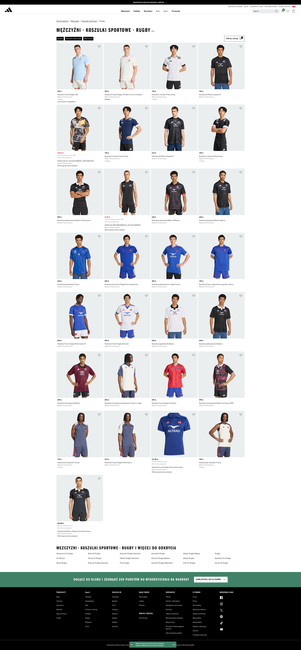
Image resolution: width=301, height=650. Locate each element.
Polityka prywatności (154, 645)
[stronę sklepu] (8, 10)
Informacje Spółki (188, 645)
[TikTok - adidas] (232, 623)
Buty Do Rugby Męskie (160, 558)
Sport (166, 11)
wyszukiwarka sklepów (235, 6)
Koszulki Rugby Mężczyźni (162, 563)
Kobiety (137, 11)
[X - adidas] (232, 610)
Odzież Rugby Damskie (129, 558)
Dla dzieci (148, 11)
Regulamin (167, 645)
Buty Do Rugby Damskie (98, 563)
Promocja (176, 11)
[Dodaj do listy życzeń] (99, 47)
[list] (140, 39)
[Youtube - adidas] (232, 630)
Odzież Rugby (188, 558)
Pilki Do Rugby (189, 563)
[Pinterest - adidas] (232, 617)
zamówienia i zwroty (256, 6)
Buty (158, 11)
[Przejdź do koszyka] (293, 11)
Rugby (217, 554)
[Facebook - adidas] (232, 598)
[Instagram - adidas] (232, 604)
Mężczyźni (125, 11)
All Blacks (60, 558)
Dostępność (176, 645)
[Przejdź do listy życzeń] (288, 11)
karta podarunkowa (271, 6)
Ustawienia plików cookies (116, 645)
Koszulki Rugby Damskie (130, 554)
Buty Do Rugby (94, 554)
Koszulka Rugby (158, 554)
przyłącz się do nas (284, 6)
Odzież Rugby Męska (191, 554)
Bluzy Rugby (61, 563)
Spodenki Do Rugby (223, 558)
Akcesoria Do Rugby (64, 554)
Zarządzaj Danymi (133, 645)
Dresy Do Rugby (94, 558)
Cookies (143, 645)
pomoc (246, 6)
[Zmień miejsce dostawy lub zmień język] (293, 6)
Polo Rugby (124, 563)
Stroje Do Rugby (221, 563)
